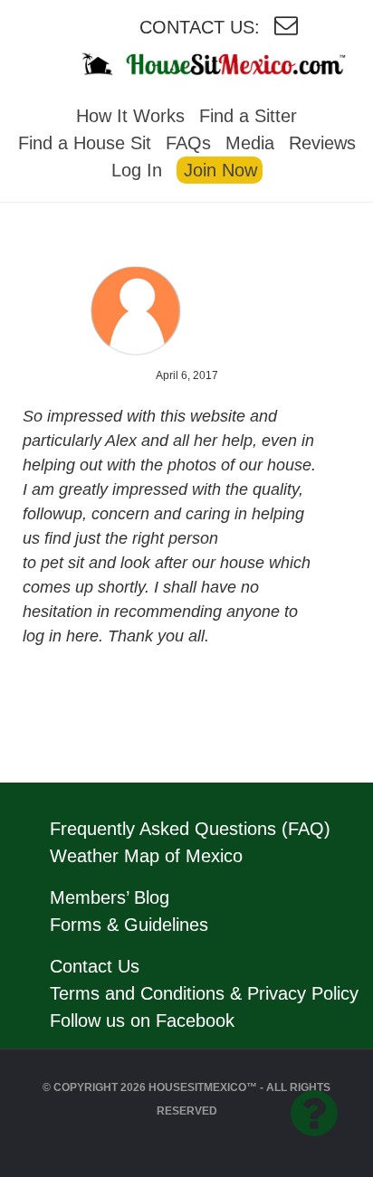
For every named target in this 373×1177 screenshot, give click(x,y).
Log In (136, 170)
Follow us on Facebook (142, 1020)
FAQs (188, 143)
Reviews (322, 143)
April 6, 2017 (187, 375)
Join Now (220, 170)
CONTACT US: (199, 27)
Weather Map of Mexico (146, 856)
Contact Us (94, 966)
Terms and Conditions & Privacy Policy (204, 993)
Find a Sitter (248, 116)
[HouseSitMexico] (234, 63)
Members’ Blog (109, 897)
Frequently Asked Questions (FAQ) (190, 829)
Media (249, 143)
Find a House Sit (84, 143)
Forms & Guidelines (129, 925)
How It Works (130, 116)
